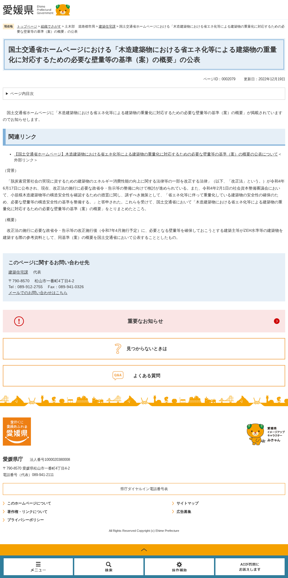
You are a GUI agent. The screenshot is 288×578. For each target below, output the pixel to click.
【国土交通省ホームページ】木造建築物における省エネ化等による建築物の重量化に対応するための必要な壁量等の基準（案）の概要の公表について (146, 154)
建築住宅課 (107, 26)
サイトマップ (188, 503)
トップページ (27, 26)
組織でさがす (51, 26)
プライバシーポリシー (25, 520)
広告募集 (184, 512)
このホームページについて (29, 503)
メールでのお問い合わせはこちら (38, 292)
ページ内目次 (22, 93)
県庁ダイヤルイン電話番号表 (144, 489)
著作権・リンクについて (27, 512)
